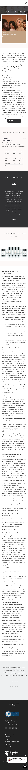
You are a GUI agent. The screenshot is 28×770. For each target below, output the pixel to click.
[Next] (26, 675)
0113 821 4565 (8, 746)
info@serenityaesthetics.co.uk (12, 741)
